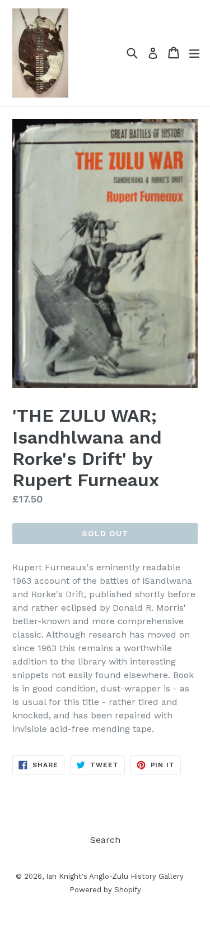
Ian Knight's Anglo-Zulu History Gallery (115, 876)
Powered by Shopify (105, 890)
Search (105, 839)
